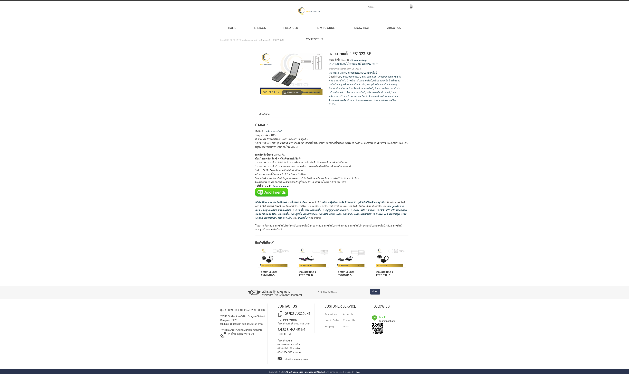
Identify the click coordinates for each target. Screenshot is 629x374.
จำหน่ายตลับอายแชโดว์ (359, 80)
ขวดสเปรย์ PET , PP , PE (381, 210)
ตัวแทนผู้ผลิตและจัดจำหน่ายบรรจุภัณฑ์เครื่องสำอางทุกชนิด (354, 202)
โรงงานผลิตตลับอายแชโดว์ (383, 96)
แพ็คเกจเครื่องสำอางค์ (378, 92)
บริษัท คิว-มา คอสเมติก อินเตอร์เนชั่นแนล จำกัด (280, 202)
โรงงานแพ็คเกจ (364, 100)
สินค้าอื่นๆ (303, 218)
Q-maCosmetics (349, 76)
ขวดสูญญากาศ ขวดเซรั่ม (335, 210)
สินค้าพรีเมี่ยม (284, 218)
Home (232, 28)
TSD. (357, 372)
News (346, 326)
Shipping (329, 326)
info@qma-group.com (296, 359)
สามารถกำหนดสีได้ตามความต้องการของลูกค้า (353, 63)
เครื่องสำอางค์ (336, 92)
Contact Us (314, 39)
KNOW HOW (362, 28)
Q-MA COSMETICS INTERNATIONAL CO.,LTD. (242, 310)
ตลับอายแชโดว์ (250, 40)
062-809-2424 (302, 323)
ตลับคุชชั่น (296, 214)
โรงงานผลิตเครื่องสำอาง (341, 100)
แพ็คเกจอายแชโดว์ (355, 92)
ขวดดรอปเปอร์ (358, 210)
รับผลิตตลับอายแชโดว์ (361, 88)
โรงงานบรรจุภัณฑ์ (357, 96)
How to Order (326, 28)
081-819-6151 (284, 348)
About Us (394, 28)
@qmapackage (358, 60)
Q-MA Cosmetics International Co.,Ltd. (305, 372)
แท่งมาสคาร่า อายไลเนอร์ (374, 214)
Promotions (330, 314)
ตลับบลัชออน (309, 214)
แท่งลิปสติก (269, 218)
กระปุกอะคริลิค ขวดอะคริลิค (275, 210)
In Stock (260, 28)
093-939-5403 (284, 344)
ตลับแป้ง (323, 214)
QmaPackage (385, 76)
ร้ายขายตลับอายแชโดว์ (387, 88)
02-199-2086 (287, 320)
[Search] (411, 6)
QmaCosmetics (368, 76)
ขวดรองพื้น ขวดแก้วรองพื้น (306, 210)
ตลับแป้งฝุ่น (334, 214)
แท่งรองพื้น (283, 214)
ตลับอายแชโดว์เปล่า (354, 84)
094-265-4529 (284, 352)
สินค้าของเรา (229, 35)
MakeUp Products (230, 40)
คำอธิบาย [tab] (264, 114)
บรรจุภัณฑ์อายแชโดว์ (378, 84)
